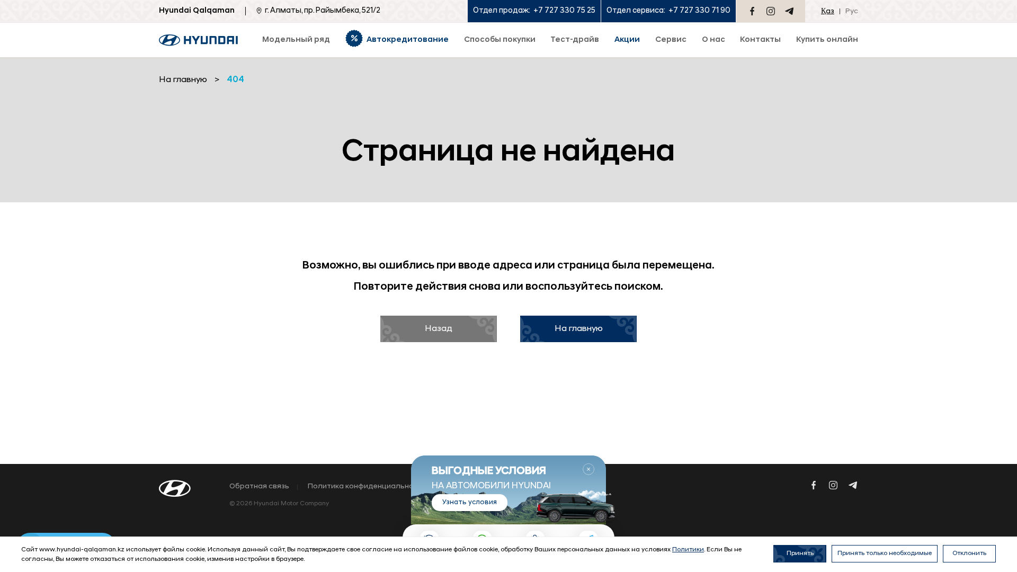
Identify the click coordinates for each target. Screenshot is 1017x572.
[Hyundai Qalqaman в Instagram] (770, 11)
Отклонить (969, 553)
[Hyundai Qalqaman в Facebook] (752, 11)
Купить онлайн (827, 40)
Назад (438, 329)
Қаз (827, 11)
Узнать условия (469, 502)
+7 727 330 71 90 (699, 11)
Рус (851, 11)
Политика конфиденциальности (367, 486)
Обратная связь (259, 486)
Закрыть (588, 469)
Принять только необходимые (884, 553)
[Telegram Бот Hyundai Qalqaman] (789, 11)
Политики (688, 550)
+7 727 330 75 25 (564, 11)
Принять (800, 553)
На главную (579, 329)
